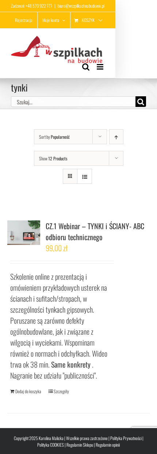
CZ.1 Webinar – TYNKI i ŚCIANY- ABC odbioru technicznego (95, 231)
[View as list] (84, 176)
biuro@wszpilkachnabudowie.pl (81, 6)
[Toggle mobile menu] (100, 67)
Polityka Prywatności (126, 438)
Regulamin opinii (108, 445)
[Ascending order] (116, 136)
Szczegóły (61, 391)
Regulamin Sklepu (79, 445)
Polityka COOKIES (50, 445)
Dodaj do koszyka (28, 391)
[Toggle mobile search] (85, 67)
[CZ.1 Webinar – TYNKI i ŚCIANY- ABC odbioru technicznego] (23, 232)
